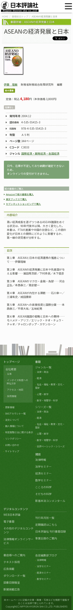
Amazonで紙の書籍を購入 (20, 194)
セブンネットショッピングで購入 (23, 203)
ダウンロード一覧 (14, 576)
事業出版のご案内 (46, 538)
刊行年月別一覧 (44, 518)
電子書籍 (9, 521)
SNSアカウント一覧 (15, 413)
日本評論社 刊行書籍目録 (50, 531)
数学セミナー (43, 480)
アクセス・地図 (15, 389)
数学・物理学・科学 (47, 400)
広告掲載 (9, 569)
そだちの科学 (43, 494)
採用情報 (11, 396)
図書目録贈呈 (12, 582)
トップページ (12, 362)
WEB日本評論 (12, 515)
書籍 (38, 362)
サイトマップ (12, 451)
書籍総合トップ (20, 16)
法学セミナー (43, 466)
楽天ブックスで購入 (16, 199)
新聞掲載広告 (12, 589)
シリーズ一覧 (43, 407)
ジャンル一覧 (43, 367)
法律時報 (40, 460)
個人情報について (14, 426)
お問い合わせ (12, 445)
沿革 (9, 373)
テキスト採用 (12, 562)
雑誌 (38, 454)
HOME (5, 16)
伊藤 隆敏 (11, 84)
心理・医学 (42, 394)
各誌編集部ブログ (46, 555)
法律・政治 (42, 371)
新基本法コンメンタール (50, 501)
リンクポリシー (13, 438)
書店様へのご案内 (14, 555)
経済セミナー (43, 473)
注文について (12, 419)
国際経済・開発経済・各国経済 (40, 153)
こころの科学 (43, 487)
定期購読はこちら (46, 525)
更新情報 (9, 407)
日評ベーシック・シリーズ (51, 446)
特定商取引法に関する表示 (19, 432)
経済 (39, 378)
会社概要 (10, 369)
